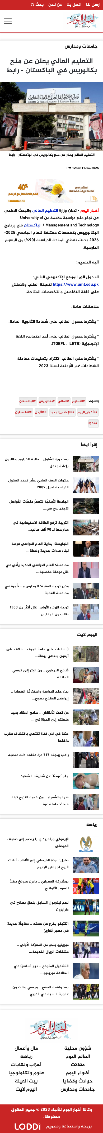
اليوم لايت (87, 635)
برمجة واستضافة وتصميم (68, 1126)
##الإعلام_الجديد (62, 412)
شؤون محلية (77, 1048)
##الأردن (40, 412)
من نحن (55, 5)
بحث (39, 5)
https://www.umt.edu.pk (76, 284)
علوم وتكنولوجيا (26, 1073)
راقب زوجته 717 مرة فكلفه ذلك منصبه (38, 755)
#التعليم (78, 401)
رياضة (91, 825)
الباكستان (32, 225)
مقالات (78, 1065)
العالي (38, 210)
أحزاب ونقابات (26, 1065)
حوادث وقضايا (78, 1081)
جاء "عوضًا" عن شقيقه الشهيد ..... (41, 776)
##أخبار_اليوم (87, 412)
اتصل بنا (74, 5)
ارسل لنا (93, 5)
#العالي (63, 401)
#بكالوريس (47, 401)
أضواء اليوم (78, 1073)
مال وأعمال (26, 1048)
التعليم (51, 210)
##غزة (92, 423)
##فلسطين (23, 412)
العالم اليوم (77, 1057)
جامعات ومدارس (81, 47)
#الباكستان (27, 401)
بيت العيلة (26, 1081)
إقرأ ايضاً (89, 445)
